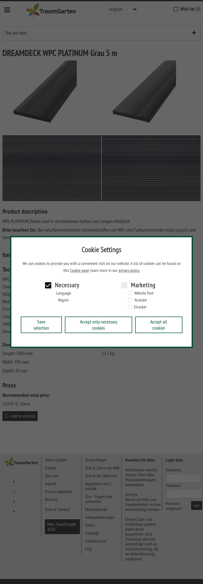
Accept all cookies (158, 325)
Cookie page (79, 270)
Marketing (143, 285)
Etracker (140, 307)
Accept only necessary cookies (98, 325)
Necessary (67, 285)
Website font (143, 293)
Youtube (140, 300)
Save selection (41, 325)
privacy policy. (129, 270)
